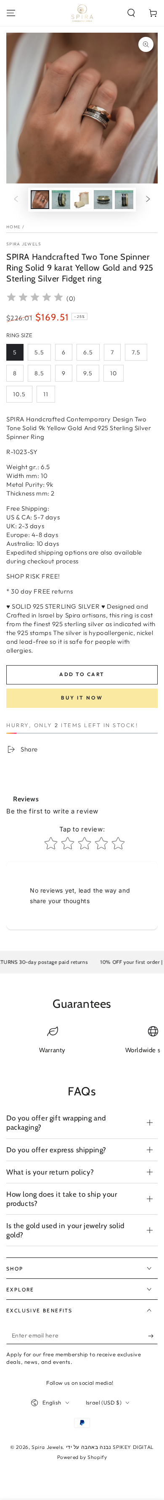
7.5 (136, 352)
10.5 (19, 394)
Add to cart (81, 674)
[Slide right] (148, 200)
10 (113, 373)
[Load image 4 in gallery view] (103, 199)
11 (45, 394)
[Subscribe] (153, 1336)
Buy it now (82, 697)
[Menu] (11, 13)
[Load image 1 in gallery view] (40, 199)
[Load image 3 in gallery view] (82, 199)
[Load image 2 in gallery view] (61, 199)
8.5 (39, 373)
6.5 (88, 352)
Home (13, 227)
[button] (131, 13)
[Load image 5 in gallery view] (124, 199)
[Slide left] (16, 200)
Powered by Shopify (82, 1457)
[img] (34, 298)
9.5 (88, 373)
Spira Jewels (24, 244)
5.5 (39, 352)
